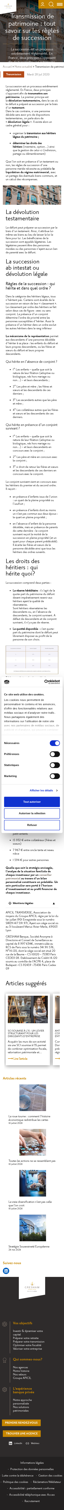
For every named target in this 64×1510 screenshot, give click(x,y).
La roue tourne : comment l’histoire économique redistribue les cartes (29, 1118)
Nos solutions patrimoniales (21, 1409)
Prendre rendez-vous (21, 1423)
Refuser (32, 824)
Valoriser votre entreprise (27, 1349)
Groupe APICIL (22, 1378)
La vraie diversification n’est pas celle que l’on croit (30, 1203)
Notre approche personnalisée (22, 1402)
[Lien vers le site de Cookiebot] (45, 682)
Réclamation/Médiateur (47, 1482)
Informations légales (32, 1463)
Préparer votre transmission (28, 1342)
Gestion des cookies (50, 1476)
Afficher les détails (41, 790)
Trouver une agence (22, 1433)
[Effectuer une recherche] (51, 4)
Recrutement (32, 1501)
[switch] (55, 754)
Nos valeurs (19, 1374)
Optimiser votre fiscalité (27, 1345)
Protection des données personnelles (32, 1469)
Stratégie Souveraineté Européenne (29, 1247)
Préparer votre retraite (26, 1338)
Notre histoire (21, 1371)
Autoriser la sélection (32, 813)
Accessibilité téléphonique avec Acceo (32, 1495)
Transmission (13, 74)
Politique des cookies (15, 1482)
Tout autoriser (32, 801)
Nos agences (20, 1367)
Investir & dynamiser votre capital (28, 1333)
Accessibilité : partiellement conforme (32, 1488)
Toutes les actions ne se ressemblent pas (32, 1161)
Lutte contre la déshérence (17, 1476)
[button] (56, 1357)
